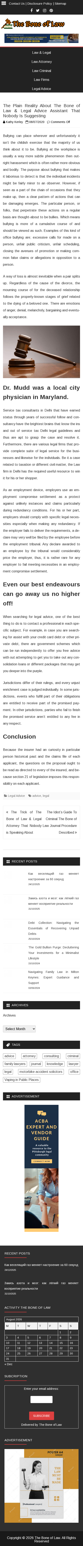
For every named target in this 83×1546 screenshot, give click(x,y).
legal (46, 795)
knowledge (55, 1064)
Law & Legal (41, 52)
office (74, 1071)
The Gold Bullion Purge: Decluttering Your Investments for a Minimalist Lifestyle (53, 953)
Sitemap (60, 3)
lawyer (74, 1064)
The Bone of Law (50, 1424)
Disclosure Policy (39, 3)
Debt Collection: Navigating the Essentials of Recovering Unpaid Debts (53, 928)
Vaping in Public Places (21, 1080)
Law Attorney (41, 62)
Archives (9, 1015)
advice (36, 795)
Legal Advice (41, 89)
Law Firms (41, 80)
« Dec (8, 1364)
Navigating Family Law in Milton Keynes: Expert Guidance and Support (53, 977)
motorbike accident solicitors (41, 1071)
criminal (73, 1056)
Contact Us (17, 3)
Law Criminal (41, 71)
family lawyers (15, 1064)
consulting (51, 1056)
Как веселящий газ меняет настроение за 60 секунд (41, 1265)
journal (36, 1064)
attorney (29, 1056)
